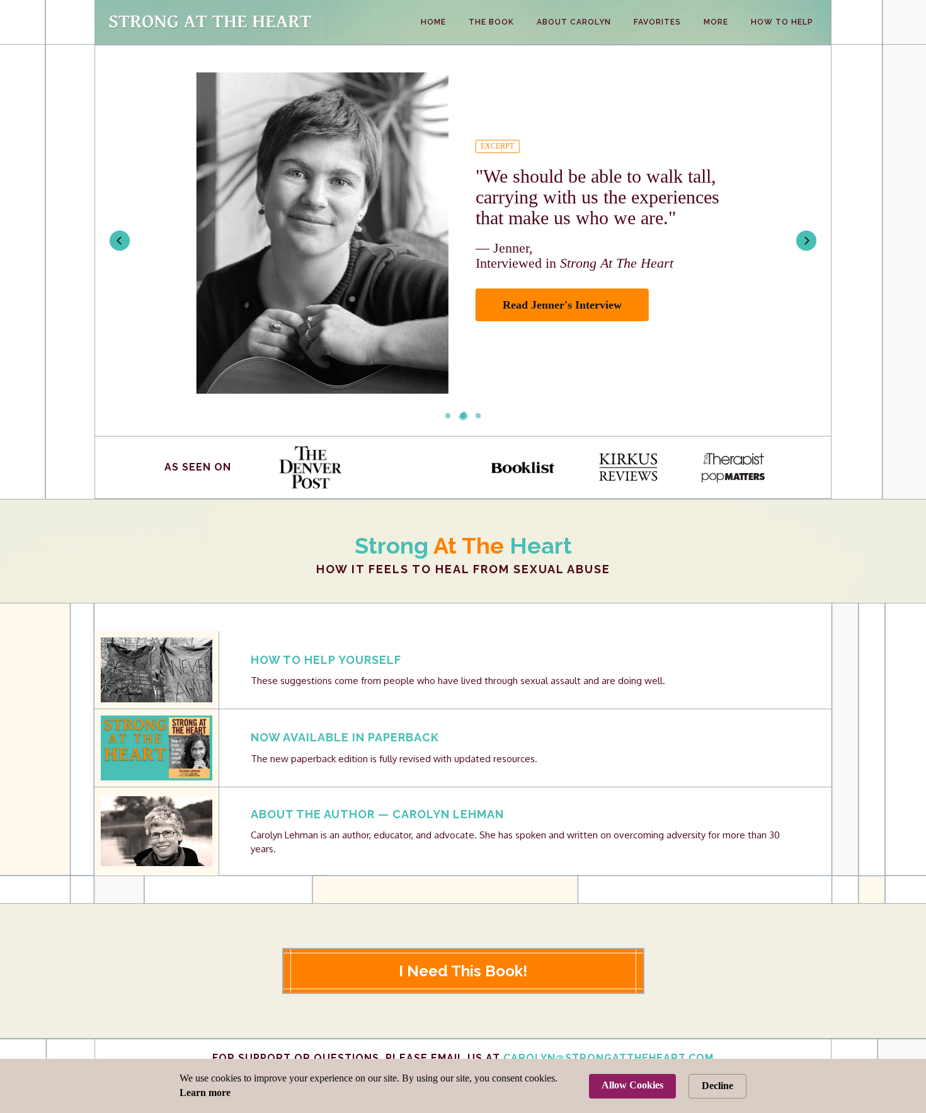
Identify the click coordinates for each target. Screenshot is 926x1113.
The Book (491, 22)
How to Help (782, 22)
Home (433, 22)
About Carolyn (574, 22)
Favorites (657, 22)
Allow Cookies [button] (632, 1085)
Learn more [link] (205, 1092)
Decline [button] (717, 1085)
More (716, 22)
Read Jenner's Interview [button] (562, 305)
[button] (119, 240)
